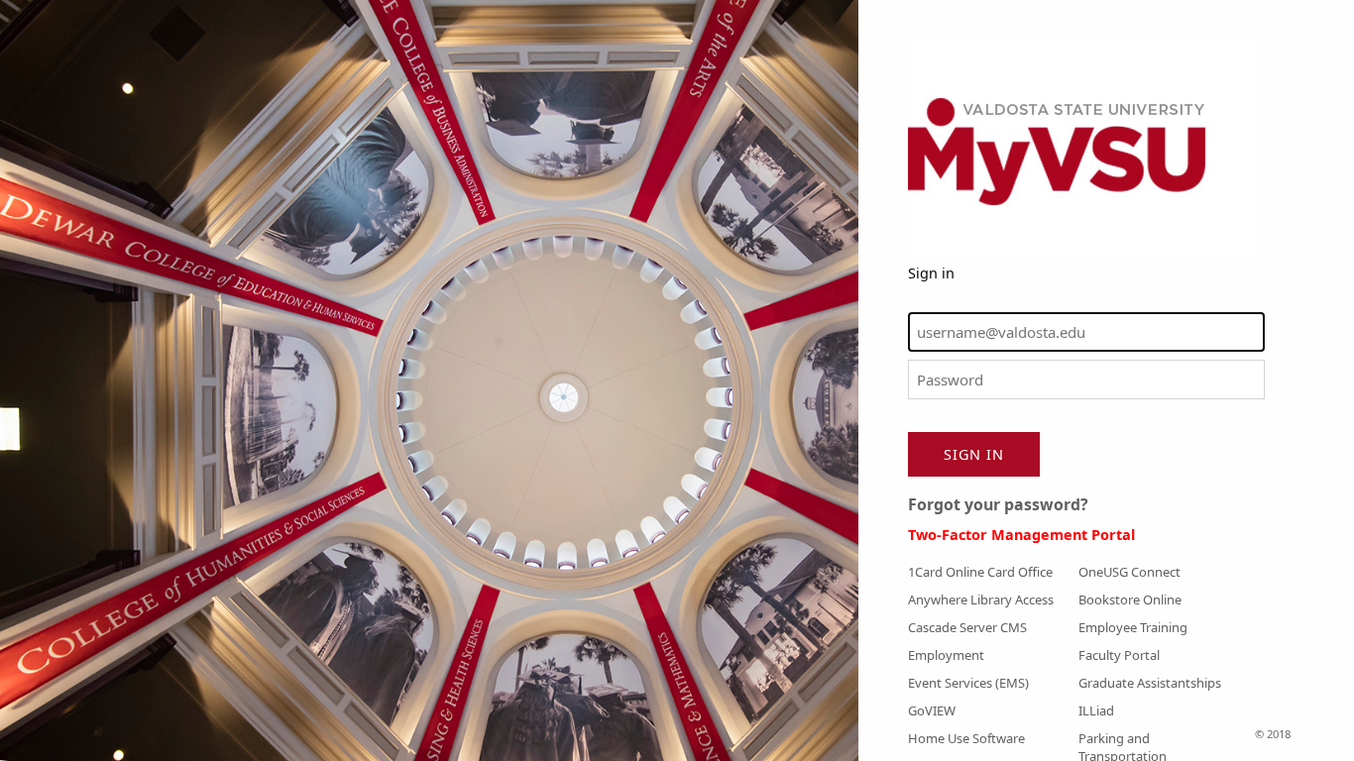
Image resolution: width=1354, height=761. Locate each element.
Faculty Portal (1119, 655)
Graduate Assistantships (1149, 683)
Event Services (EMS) (968, 683)
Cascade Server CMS (967, 627)
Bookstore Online (1130, 599)
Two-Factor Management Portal (1021, 534)
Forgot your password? (998, 504)
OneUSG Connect (1129, 572)
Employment (946, 655)
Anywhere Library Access (981, 599)
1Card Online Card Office (980, 572)
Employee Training (1132, 627)
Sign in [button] (974, 454)
